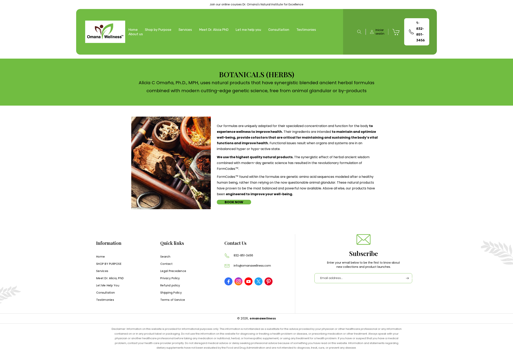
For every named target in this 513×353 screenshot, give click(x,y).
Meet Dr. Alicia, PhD (110, 278)
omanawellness (263, 318)
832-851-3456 (243, 255)
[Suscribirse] (407, 278)
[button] (359, 32)
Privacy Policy (170, 278)
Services (102, 271)
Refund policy (170, 285)
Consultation (105, 293)
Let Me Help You (107, 285)
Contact (166, 264)
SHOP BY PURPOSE (108, 264)
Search (165, 257)
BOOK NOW (234, 202)
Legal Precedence (173, 271)
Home (100, 257)
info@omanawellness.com (252, 266)
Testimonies (105, 300)
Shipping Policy (171, 293)
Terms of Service (172, 300)
